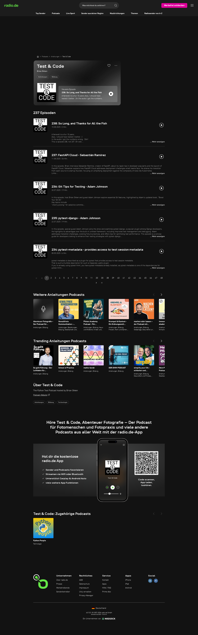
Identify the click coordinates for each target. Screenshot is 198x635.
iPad (127, 584)
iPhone (128, 580)
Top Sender (40, 13)
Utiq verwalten (85, 592)
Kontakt (105, 580)
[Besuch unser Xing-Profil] (156, 580)
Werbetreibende (63, 588)
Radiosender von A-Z (153, 13)
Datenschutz (84, 584)
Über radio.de (62, 580)
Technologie (62, 402)
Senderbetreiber (63, 592)
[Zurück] (153, 293)
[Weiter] (161, 293)
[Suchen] (115, 5)
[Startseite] (38, 56)
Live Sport (70, 13)
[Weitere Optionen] (115, 65)
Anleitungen (42, 77)
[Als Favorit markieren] (109, 65)
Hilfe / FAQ (106, 588)
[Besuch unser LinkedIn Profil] (150, 580)
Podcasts (56, 13)
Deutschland (100, 608)
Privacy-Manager (86, 595)
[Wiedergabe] (111, 94)
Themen (134, 13)
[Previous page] (42, 278)
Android (128, 588)
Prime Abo (106, 592)
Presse (59, 584)
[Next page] (96, 283)
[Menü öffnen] (192, 5)
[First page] (36, 278)
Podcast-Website (40, 395)
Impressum (84, 588)
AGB (81, 580)
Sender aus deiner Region (92, 13)
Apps (104, 584)
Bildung (55, 77)
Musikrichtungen (117, 13)
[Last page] (102, 283)
